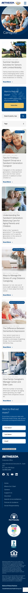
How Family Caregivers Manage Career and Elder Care (13, 382)
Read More (7, 82)
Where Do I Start (10, 486)
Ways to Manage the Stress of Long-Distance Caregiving (14, 278)
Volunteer (7, 496)
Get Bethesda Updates (9, 449)
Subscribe (14, 105)
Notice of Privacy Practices (9, 585)
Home (6, 483)
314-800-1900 (6, 469)
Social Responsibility (11, 505)
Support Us (8, 493)
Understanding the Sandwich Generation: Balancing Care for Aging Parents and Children (13, 220)
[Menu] (25, 3)
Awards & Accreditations (12, 499)
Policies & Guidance (11, 502)
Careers (7, 489)
